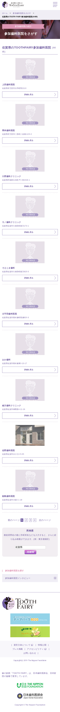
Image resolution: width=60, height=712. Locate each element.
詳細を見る (28, 95)
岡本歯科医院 (8, 130)
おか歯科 (6, 359)
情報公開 (42, 645)
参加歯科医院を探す (14, 570)
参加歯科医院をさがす (22, 13)
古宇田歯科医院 (9, 314)
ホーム (5, 13)
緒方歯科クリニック (11, 405)
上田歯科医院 (8, 84)
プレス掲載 (17, 649)
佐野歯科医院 (8, 450)
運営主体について (22, 645)
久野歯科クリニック (11, 176)
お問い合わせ (29, 653)
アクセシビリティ (35, 649)
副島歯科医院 (8, 496)
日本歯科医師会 (40, 673)
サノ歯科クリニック (11, 222)
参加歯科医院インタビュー (17, 578)
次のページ (45, 520)
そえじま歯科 (8, 268)
